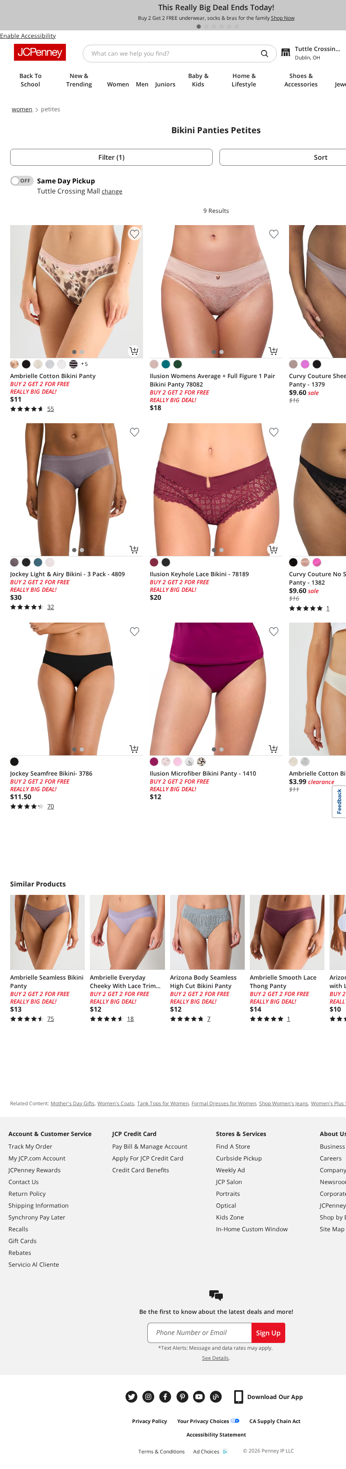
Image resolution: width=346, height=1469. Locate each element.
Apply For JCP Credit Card (148, 1158)
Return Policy (27, 1194)
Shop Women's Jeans (283, 1103)
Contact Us (23, 1182)
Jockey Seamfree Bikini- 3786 (51, 773)
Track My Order (30, 1146)
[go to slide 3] (214, 26)
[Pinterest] (183, 1396)
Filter (111, 157)
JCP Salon (229, 1182)
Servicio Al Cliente (33, 1264)
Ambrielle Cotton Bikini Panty (53, 376)
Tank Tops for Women (163, 1103)
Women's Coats (115, 1103)
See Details (215, 1358)
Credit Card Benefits (140, 1170)
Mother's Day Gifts (73, 1103)
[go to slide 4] (221, 26)
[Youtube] (200, 1396)
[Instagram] (149, 1396)
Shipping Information (38, 1205)
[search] (268, 53)
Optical (226, 1205)
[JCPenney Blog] (216, 1396)
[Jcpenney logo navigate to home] (40, 52)
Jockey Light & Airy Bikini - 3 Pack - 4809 (67, 574)
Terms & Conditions (161, 1451)
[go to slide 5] (229, 26)
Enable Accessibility (28, 36)
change (112, 191)
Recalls (18, 1229)
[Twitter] (132, 1396)
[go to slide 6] (237, 26)
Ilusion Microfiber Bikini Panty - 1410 (203, 773)
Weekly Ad (230, 1170)
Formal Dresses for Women (224, 1103)
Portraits (228, 1194)
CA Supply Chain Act (274, 1421)
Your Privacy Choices (203, 1421)
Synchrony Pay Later (36, 1217)
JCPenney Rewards (34, 1170)
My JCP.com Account (36, 1158)
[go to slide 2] (206, 26)
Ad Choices (206, 1451)
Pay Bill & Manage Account (149, 1146)
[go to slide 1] (199, 26)
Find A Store (233, 1146)
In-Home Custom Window (252, 1229)
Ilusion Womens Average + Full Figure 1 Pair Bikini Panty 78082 (212, 380)
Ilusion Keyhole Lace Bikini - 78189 (199, 574)
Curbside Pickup (239, 1158)
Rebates (19, 1253)
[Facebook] (166, 1396)
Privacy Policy (149, 1421)
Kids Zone (230, 1217)
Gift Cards (22, 1241)
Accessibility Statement (216, 1434)
